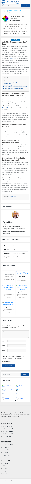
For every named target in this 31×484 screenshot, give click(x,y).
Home (3, 10)
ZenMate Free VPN (8, 445)
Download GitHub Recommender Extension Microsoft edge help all (8, 278)
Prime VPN (6, 447)
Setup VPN (6, 450)
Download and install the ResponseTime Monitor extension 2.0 (22, 296)
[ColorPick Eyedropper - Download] (15, 40)
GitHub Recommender (8, 274)
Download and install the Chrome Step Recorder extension (9, 296)
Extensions (9, 10)
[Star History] (22, 272)
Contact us (25, 482)
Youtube (5, 473)
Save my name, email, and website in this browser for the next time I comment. (13, 357)
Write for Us (11, 482)
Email (4, 345)
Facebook (5, 463)
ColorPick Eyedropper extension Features (13, 85)
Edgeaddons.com (6, 98)
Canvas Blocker (7, 436)
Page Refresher (8, 307)
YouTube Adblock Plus (9, 434)
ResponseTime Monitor (22, 292)
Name (4, 341)
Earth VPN (5, 452)
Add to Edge (9, 282)
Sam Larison (12, 58)
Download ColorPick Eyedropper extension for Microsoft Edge (14, 82)
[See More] (15, 401)
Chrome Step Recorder (8, 292)
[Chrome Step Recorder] (8, 287)
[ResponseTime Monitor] (22, 287)
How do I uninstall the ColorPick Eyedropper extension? (13, 89)
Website (4, 350)
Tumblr (5, 471)
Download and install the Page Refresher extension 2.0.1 (8, 311)
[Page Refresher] (8, 303)
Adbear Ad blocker (7, 426)
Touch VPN (6, 455)
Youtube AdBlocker (8, 431)
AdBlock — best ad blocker (10, 429)
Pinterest (5, 468)
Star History (22, 276)
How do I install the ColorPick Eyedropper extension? (15, 86)
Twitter (4, 466)
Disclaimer (18, 482)
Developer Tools (17, 10)
